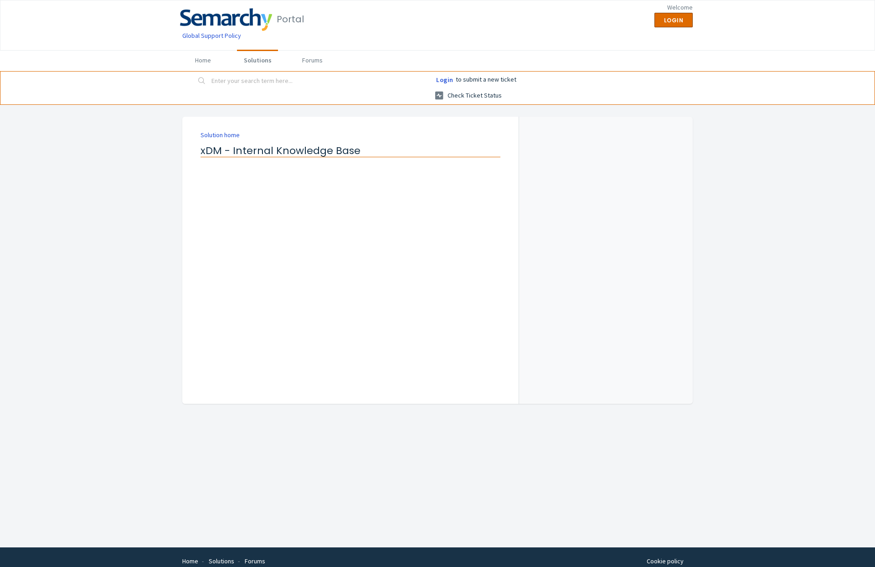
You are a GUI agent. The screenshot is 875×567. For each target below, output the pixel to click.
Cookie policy (665, 561)
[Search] (202, 81)
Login (444, 80)
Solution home (220, 135)
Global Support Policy (211, 35)
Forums (312, 60)
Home (203, 60)
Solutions (258, 60)
